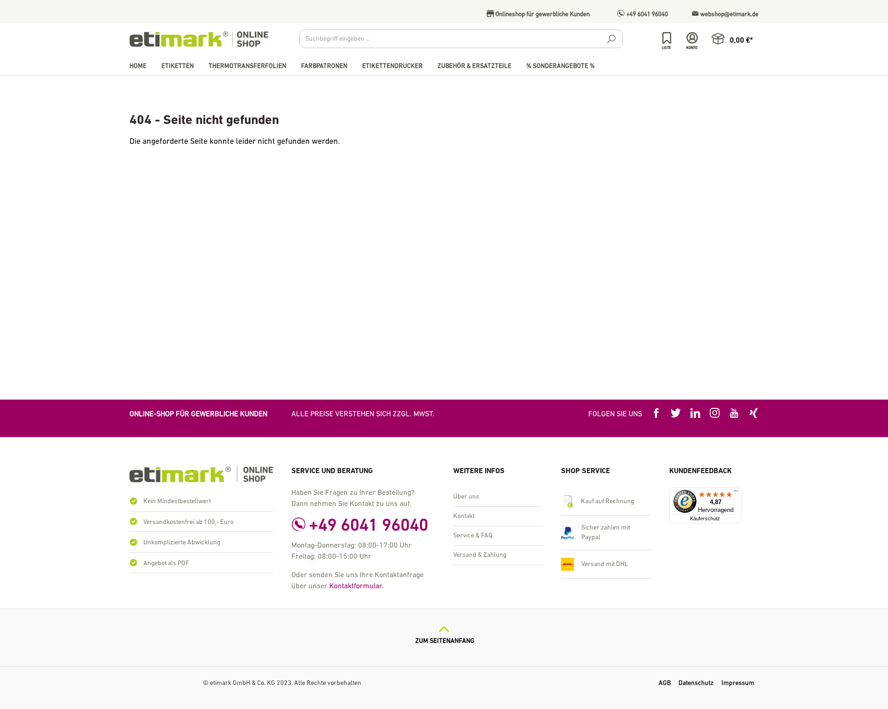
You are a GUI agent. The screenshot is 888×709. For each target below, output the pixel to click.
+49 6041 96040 (646, 15)
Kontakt (464, 516)
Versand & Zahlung (479, 555)
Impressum (738, 683)
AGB (665, 683)
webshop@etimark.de (728, 15)
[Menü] (735, 493)
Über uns (466, 496)
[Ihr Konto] (692, 38)
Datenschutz (696, 683)
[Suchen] (611, 40)
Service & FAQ (473, 535)
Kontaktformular (355, 586)
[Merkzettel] (666, 38)
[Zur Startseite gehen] (199, 39)
